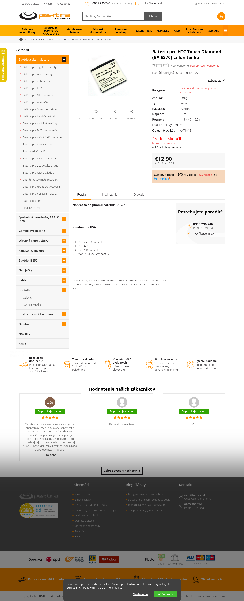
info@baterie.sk (203, 233)
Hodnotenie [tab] (110, 194)
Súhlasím (167, 594)
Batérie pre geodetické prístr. (40, 165)
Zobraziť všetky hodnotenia (122, 470)
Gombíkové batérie (32, 231)
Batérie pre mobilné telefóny (40, 123)
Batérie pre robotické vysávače (41, 186)
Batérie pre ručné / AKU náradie (42, 137)
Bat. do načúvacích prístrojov (40, 179)
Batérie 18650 (28, 261)
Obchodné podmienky (87, 526)
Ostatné (24, 324)
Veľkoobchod (63, 3)
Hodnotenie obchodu (87, 515)
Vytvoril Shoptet (184, 596)
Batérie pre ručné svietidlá (38, 172)
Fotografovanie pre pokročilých (145, 494)
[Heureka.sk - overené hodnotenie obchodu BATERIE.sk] (38, 510)
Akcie (22, 344)
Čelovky (27, 297)
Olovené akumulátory (34, 241)
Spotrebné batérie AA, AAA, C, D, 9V (39, 219)
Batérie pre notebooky (36, 81)
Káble (22, 280)
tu (121, 587)
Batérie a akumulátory (34, 60)
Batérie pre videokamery (37, 74)
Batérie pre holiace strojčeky (40, 193)
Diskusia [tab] (139, 194)
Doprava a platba (30, 3)
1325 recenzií (205, 174)
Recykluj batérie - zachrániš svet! (146, 504)
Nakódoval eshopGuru (211, 596)
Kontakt (48, 3)
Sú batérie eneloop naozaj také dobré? (150, 499)
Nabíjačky (25, 270)
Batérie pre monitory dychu (39, 144)
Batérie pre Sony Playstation (40, 109)
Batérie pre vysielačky (36, 102)
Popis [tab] (81, 194)
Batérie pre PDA (32, 88)
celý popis (214, 80)
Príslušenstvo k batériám (36, 314)
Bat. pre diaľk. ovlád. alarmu (40, 151)
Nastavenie (140, 594)
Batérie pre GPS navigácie (38, 95)
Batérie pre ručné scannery (39, 158)
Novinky (24, 334)
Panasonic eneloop (32, 251)
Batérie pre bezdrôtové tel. (39, 116)
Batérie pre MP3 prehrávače (40, 130)
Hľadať (153, 16)
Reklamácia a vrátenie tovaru (91, 504)
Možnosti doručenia (164, 143)
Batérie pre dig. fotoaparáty (39, 67)
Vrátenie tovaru (83, 494)
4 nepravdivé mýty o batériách (145, 510)
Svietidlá (24, 290)
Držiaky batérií (31, 207)
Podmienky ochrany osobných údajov (95, 510)
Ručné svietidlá (32, 304)
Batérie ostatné (32, 200)
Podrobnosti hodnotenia (204, 65)
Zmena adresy (83, 499)
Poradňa (79, 531)
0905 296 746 (203, 224)
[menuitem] (27, 30)
